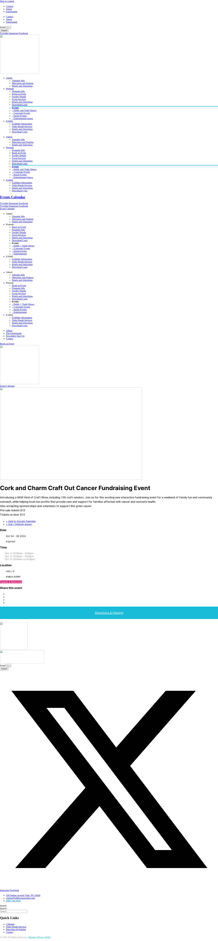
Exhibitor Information (22, 124)
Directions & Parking (109, 613)
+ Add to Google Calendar (21, 521)
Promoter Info (18, 91)
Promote (10, 88)
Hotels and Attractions (22, 86)
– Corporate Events (21, 113)
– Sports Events (19, 116)
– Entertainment (19, 254)
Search (3, 905)
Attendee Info (18, 80)
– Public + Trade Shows (23, 246)
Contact (9, 6)
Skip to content (7, 1)
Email (3, 27)
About (9, 9)
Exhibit (9, 121)
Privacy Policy (44, 937)
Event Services (19, 99)
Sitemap (32, 937)
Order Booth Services (22, 126)
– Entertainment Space (22, 118)
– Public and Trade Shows (24, 110)
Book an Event (19, 94)
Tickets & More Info (11, 581)
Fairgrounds (11, 11)
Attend (9, 78)
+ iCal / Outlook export (19, 524)
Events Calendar (12, 197)
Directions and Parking (22, 83)
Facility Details (19, 96)
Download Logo (19, 104)
